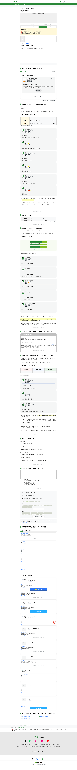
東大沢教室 (23, 549)
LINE (32, 740)
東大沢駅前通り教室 (24, 533)
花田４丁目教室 (23, 541)
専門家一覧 (53, 744)
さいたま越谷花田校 (24, 674)
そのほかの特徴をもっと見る (38, 508)
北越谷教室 (23, 646)
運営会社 (43, 746)
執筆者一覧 (48, 744)
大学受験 (38, 740)
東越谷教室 (23, 620)
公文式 (27, 43)
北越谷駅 (20, 5)
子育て (44, 740)
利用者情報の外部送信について (36, 746)
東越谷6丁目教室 (24, 632)
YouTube (50, 740)
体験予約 (38, 589)
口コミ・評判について (53, 71)
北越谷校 (22, 660)
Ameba (34, 758)
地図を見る (23, 536)
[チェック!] (54, 623)
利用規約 (18, 746)
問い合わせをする (24, 522)
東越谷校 (22, 688)
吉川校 (22, 592)
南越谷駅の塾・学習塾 (26, 718)
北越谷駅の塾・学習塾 (26, 716)
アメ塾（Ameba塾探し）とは (25, 744)
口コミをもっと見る (37, 96)
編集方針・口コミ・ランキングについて (38, 744)
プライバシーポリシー (25, 746)
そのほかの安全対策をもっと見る (38, 516)
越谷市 (18, 5)
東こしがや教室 (23, 702)
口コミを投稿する (24, 71)
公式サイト (38, 611)
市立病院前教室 (23, 565)
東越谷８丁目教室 (24, 557)
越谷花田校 (23, 606)
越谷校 (22, 584)
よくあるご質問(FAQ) (56, 746)
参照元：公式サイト (53, 344)
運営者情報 (58, 744)
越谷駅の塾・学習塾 (44, 716)
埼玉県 (15, 5)
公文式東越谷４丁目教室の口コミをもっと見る (48, 100)
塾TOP (12, 5)
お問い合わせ (49, 746)
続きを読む (38, 90)
